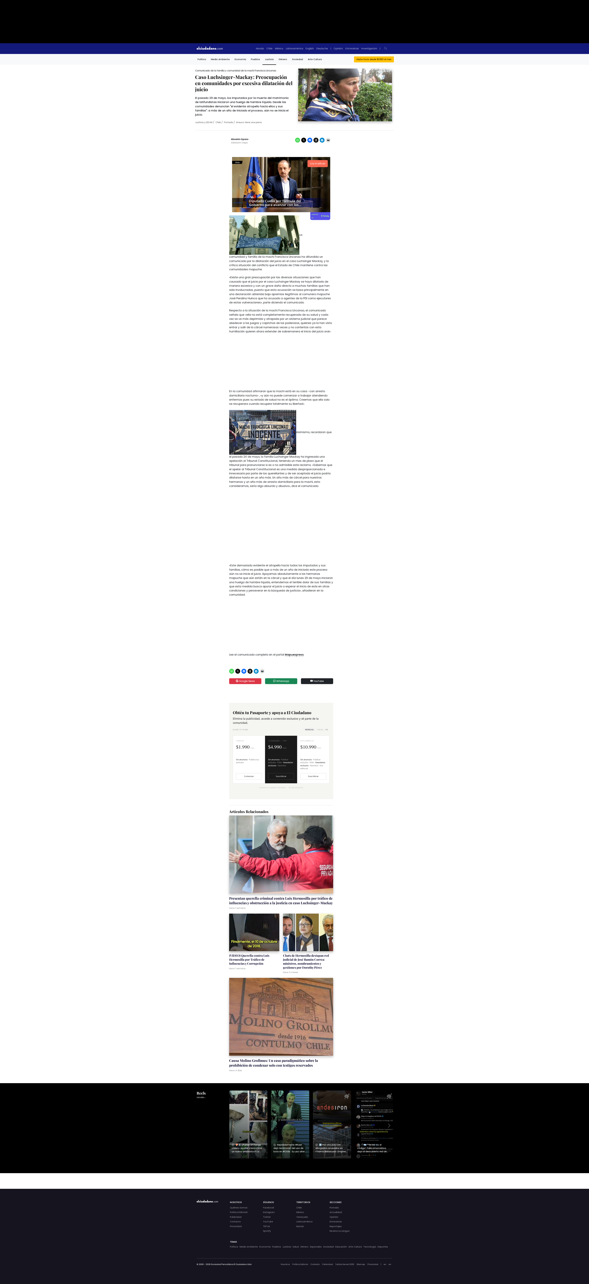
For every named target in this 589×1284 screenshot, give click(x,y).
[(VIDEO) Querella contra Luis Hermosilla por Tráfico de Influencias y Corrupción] (254, 933)
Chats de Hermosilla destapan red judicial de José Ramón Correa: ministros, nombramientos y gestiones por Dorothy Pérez (306, 961)
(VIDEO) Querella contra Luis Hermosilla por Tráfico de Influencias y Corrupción (249, 959)
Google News (246, 681)
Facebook (268, 1207)
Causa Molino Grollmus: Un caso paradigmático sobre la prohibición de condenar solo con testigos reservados (273, 1062)
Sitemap (361, 1264)
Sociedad (297, 59)
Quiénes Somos (238, 1207)
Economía (240, 59)
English (310, 48)
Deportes (383, 1246)
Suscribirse (281, 776)
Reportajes (336, 1226)
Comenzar (249, 776)
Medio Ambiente (220, 59)
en (390, 1264)
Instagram (269, 1212)
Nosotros (285, 1264)
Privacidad (236, 1226)
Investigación (369, 48)
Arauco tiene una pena (249, 122)
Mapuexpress (294, 654)
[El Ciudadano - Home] (210, 48)
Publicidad (235, 1217)
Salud (296, 1246)
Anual (322, 729)
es (385, 1264)
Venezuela (302, 1217)
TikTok (266, 1226)
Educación (341, 1246)
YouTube (318, 681)
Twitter (267, 1217)
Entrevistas (352, 48)
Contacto (235, 1221)
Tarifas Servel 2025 (344, 1264)
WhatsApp (282, 681)
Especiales (316, 1246)
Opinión (338, 48)
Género (283, 59)
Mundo (260, 48)
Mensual (309, 729)
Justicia (269, 59)
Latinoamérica (294, 48)
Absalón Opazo (239, 139)
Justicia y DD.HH (203, 122)
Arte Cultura (315, 59)
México (279, 48)
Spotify (267, 1230)
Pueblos (255, 59)
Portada (228, 122)
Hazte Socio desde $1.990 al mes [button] (374, 59)
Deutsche (322, 48)
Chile (269, 48)
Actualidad (336, 1212)
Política (202, 59)
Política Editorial (238, 1212)
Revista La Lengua (339, 1230)
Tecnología (369, 1246)
